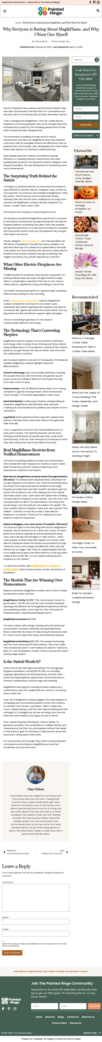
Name (6, 917)
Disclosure (75, 1023)
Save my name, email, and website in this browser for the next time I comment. (34, 945)
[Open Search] (98, 10)
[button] (5, 11)
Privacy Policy (59, 1023)
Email (5, 929)
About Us (50, 1017)
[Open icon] (90, 2)
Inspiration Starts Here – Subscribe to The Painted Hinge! (31, 2)
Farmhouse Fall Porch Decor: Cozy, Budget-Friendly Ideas (84, 176)
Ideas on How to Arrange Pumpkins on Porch (85, 207)
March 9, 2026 (75, 47)
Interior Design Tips (60, 41)
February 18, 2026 (43, 47)
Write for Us (88, 1017)
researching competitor (24, 300)
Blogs (61, 1017)
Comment (8, 882)
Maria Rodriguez (31, 241)
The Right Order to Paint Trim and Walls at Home (84, 547)
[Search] (96, 59)
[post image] (86, 318)
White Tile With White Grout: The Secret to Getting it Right (84, 452)
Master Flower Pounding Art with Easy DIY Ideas (85, 275)
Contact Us (73, 1017)
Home (18, 22)
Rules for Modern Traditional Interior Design (83, 598)
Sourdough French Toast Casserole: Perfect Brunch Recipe (84, 242)
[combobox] (83, 59)
